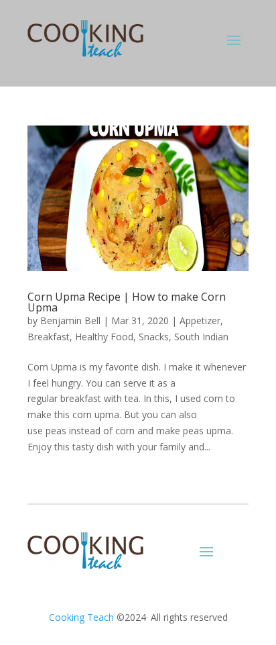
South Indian (201, 336)
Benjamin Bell (70, 320)
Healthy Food (104, 336)
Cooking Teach (81, 617)
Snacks (154, 336)
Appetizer (200, 320)
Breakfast (48, 336)
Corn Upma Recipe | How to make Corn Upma (126, 302)
